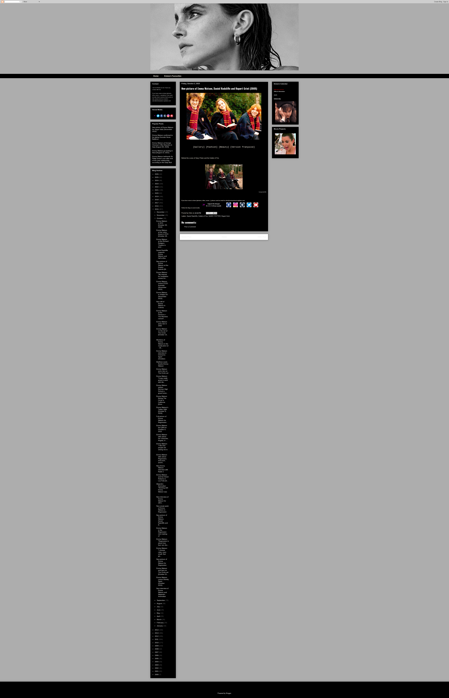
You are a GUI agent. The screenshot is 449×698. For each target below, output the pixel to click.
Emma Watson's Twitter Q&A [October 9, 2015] (162, 410)
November (161, 215)
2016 (157, 206)
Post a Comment (190, 227)
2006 (157, 655)
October (160, 218)
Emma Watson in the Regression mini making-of (162, 532)
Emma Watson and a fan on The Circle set (162, 371)
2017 (157, 203)
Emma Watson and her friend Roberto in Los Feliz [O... (162, 478)
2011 (157, 639)
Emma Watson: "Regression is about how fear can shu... (162, 542)
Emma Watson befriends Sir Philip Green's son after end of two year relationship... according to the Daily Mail (162, 159)
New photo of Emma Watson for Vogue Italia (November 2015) (162, 129)
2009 (157, 646)
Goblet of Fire (203, 216)
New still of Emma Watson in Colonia (160, 304)
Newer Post (186, 237)
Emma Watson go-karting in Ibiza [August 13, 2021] (162, 152)
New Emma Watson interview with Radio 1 (162, 469)
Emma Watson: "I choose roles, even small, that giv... (162, 552)
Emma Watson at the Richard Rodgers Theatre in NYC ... (162, 243)
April (159, 616)
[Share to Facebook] (214, 213)
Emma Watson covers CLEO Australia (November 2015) (162, 285)
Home (156, 76)
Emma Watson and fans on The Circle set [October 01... (162, 571)
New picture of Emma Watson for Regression (161, 562)
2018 (157, 200)
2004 (157, 662)
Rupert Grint (225, 216)
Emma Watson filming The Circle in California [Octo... (161, 400)
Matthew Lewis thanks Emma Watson (162, 364)
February (160, 623)
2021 (157, 190)
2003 (157, 665)
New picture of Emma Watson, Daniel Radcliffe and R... (162, 520)
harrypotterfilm (262, 192)
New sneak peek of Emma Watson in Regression (162, 509)
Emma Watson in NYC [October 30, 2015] (161, 224)
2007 (157, 652)
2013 (157, 633)
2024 (157, 180)
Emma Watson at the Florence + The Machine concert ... (162, 314)
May (158, 613)
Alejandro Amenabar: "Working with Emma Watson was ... (162, 489)
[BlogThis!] (209, 213)
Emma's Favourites (172, 76)
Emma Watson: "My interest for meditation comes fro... (162, 275)
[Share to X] (211, 213)
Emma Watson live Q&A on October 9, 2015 (161, 428)
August (159, 603)
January (160, 626)
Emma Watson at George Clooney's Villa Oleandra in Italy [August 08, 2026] (162, 145)
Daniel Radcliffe (192, 216)
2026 (157, 174)
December (161, 212)
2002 (157, 668)
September (161, 600)
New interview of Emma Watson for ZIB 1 (162, 500)
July (158, 607)
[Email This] (207, 213)
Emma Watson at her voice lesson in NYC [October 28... (162, 233)
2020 (157, 193)
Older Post (262, 237)
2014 (157, 630)
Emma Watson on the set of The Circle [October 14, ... (161, 333)
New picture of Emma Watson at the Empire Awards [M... (162, 265)
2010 (157, 643)
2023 (157, 184)
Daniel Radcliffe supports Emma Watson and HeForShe (162, 254)
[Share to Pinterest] (216, 213)
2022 (157, 187)
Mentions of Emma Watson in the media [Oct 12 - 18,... (162, 344)
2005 (157, 658)
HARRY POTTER (215, 216)
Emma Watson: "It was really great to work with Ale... (162, 379)
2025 (157, 177)
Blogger (228, 693)
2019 (157, 196)
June (159, 610)
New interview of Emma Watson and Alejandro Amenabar (162, 592)
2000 (157, 674)
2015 (157, 209)
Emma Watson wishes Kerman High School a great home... (162, 389)
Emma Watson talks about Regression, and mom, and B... (161, 458)
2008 (157, 649)
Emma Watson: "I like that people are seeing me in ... (162, 447)
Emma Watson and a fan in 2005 (161, 324)
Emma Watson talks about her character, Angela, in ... (162, 437)
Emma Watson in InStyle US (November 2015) (162, 295)
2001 (157, 671)
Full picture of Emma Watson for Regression (161, 419)
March (159, 619)
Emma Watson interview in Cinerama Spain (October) (161, 355)
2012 (157, 636)
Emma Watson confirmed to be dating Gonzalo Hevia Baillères (162, 137)
